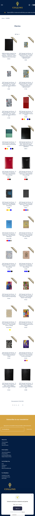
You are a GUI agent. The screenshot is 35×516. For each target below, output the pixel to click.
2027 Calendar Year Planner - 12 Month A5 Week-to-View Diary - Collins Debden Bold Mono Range (9, 354)
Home (3, 18)
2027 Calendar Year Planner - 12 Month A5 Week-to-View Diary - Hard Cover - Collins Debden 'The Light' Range (26, 234)
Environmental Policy (6, 455)
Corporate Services (6, 476)
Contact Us (4, 465)
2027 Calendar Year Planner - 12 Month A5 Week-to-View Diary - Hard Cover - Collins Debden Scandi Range (9, 265)
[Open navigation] (2, 5)
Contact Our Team (6, 475)
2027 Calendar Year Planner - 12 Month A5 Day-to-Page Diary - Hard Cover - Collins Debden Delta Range (9, 204)
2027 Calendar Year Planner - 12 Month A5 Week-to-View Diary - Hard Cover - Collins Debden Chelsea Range (26, 173)
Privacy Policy (5, 453)
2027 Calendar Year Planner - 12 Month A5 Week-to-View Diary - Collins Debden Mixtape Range (9, 295)
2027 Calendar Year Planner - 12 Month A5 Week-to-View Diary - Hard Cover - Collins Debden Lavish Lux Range (9, 323)
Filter (17, 34)
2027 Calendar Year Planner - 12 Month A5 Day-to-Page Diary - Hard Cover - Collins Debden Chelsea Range (9, 173)
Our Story (4, 443)
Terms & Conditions (6, 452)
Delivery (3, 466)
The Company (5, 442)
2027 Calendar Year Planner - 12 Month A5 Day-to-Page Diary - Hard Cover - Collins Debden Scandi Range (26, 265)
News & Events (5, 445)
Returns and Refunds (6, 468)
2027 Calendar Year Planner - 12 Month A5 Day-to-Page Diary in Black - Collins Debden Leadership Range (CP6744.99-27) (9, 386)
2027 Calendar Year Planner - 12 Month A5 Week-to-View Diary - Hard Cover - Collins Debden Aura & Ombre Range (26, 354)
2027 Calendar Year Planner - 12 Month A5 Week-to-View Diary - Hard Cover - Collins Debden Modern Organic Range (26, 296)
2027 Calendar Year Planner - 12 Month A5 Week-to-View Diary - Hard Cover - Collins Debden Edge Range (26, 204)
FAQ (3, 463)
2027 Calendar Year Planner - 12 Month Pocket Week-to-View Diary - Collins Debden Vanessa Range (26, 113)
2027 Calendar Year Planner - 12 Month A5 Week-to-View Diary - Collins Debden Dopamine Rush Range (26, 323)
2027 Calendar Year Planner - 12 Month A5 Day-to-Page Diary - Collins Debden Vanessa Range (9, 143)
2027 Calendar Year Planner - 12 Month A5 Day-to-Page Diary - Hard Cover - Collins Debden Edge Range (9, 234)
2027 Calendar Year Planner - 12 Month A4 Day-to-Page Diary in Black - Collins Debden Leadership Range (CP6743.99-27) (26, 386)
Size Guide (4, 478)
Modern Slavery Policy (6, 456)
